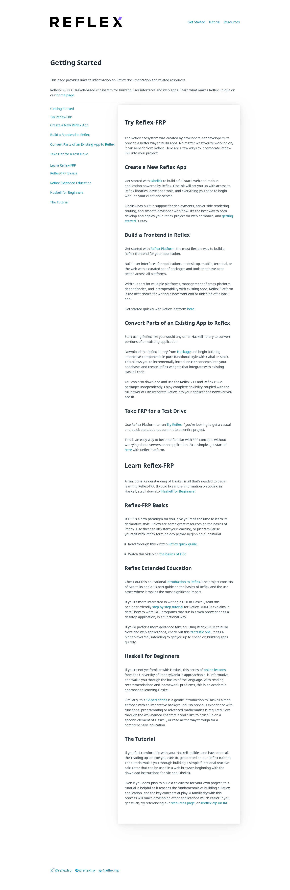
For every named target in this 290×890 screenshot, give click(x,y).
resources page (183, 803)
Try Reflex (174, 424)
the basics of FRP (172, 554)
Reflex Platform (163, 248)
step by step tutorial (167, 607)
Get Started (196, 22)
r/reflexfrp (87, 870)
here (190, 309)
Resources (232, 22)
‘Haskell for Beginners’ (178, 491)
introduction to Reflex (183, 581)
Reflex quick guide (182, 544)
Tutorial (214, 22)
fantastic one (200, 632)
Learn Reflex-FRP (63, 165)
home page (65, 95)
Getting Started (62, 108)
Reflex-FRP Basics (63, 173)
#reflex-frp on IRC (214, 803)
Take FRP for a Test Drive (69, 154)
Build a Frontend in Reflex (70, 134)
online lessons (215, 669)
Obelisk (156, 180)
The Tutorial (59, 202)
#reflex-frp (111, 870)
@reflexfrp (63, 870)
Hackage (184, 351)
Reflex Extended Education (70, 183)
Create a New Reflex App (69, 125)
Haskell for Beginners (67, 192)
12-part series (156, 700)
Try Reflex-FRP (61, 117)
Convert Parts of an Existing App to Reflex (82, 144)
